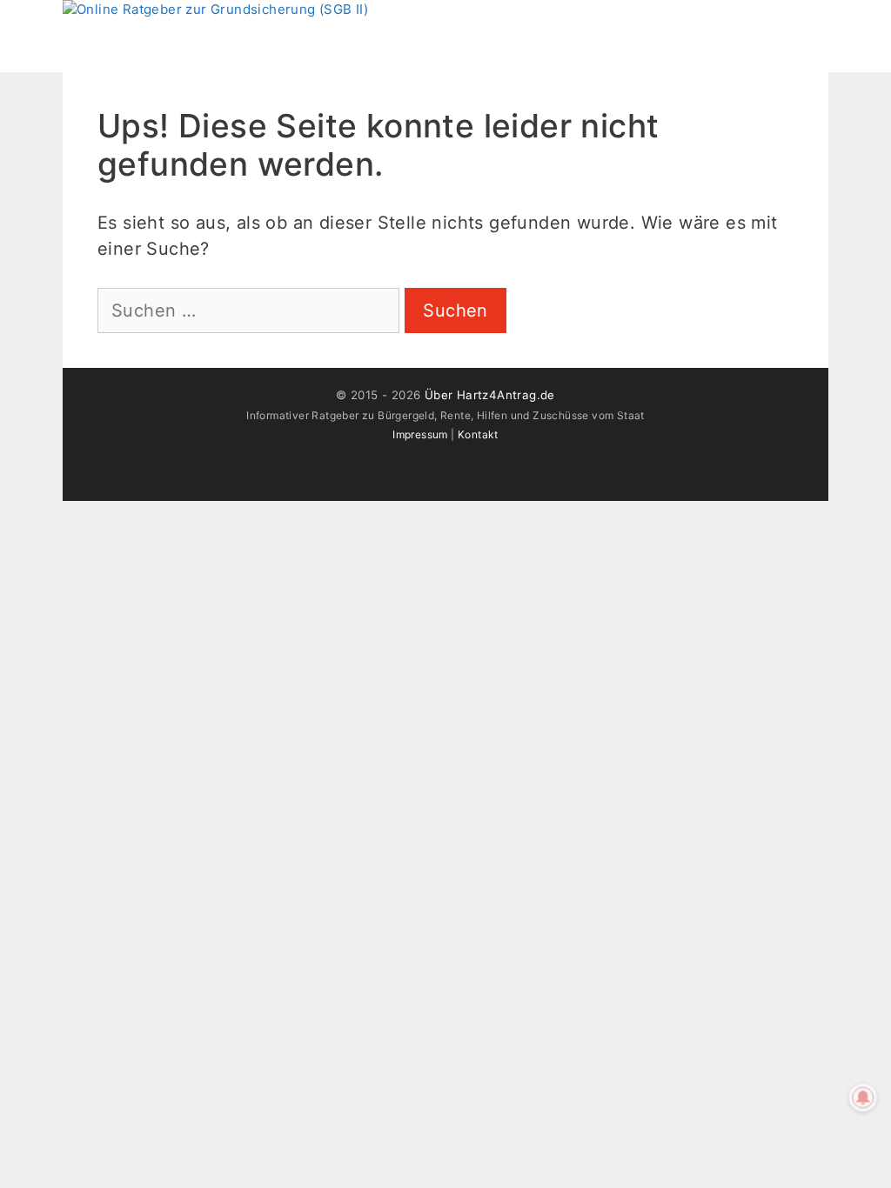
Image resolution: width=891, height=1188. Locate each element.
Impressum (420, 434)
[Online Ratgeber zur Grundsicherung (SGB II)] (215, 10)
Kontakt (478, 434)
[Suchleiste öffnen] (811, 26)
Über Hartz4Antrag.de (490, 395)
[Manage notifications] (863, 1097)
